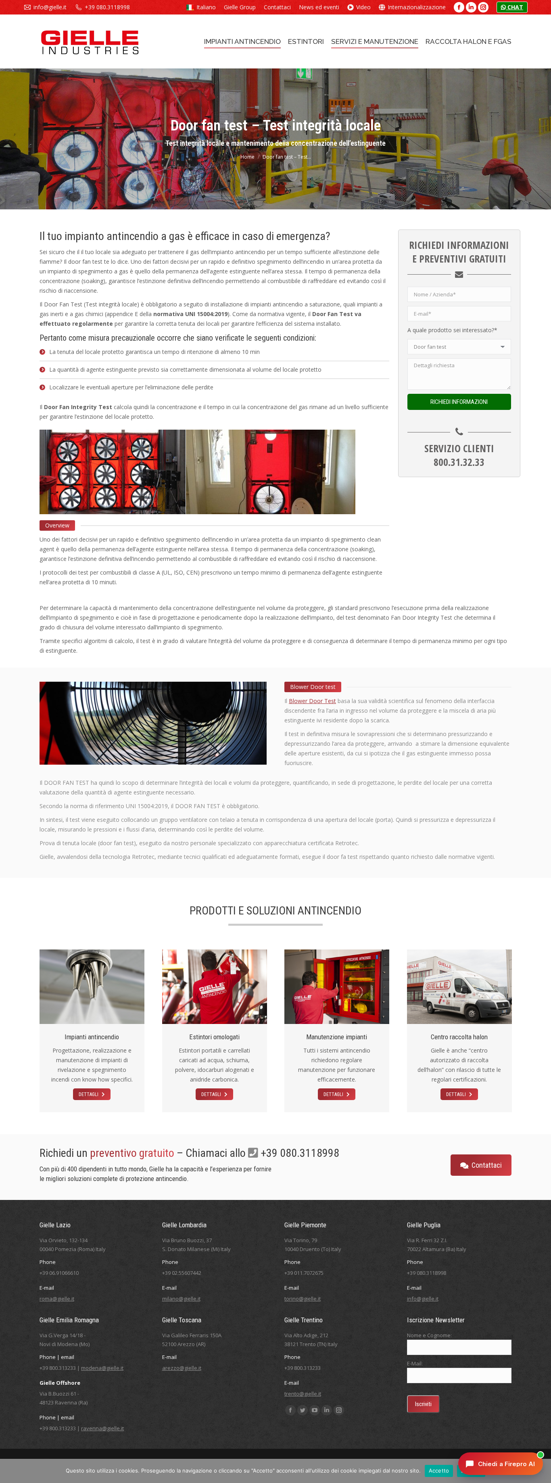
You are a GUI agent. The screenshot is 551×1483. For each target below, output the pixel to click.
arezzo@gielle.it (181, 1367)
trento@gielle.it (302, 1393)
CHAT (514, 7)
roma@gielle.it (57, 1298)
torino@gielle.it (302, 1298)
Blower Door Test (312, 701)
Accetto (439, 1470)
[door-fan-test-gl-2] (270, 472)
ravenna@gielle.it (102, 1428)
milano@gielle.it (181, 1298)
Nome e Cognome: (429, 1335)
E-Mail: (415, 1363)
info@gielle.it (50, 7)
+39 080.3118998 (107, 7)
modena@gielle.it (102, 1367)
